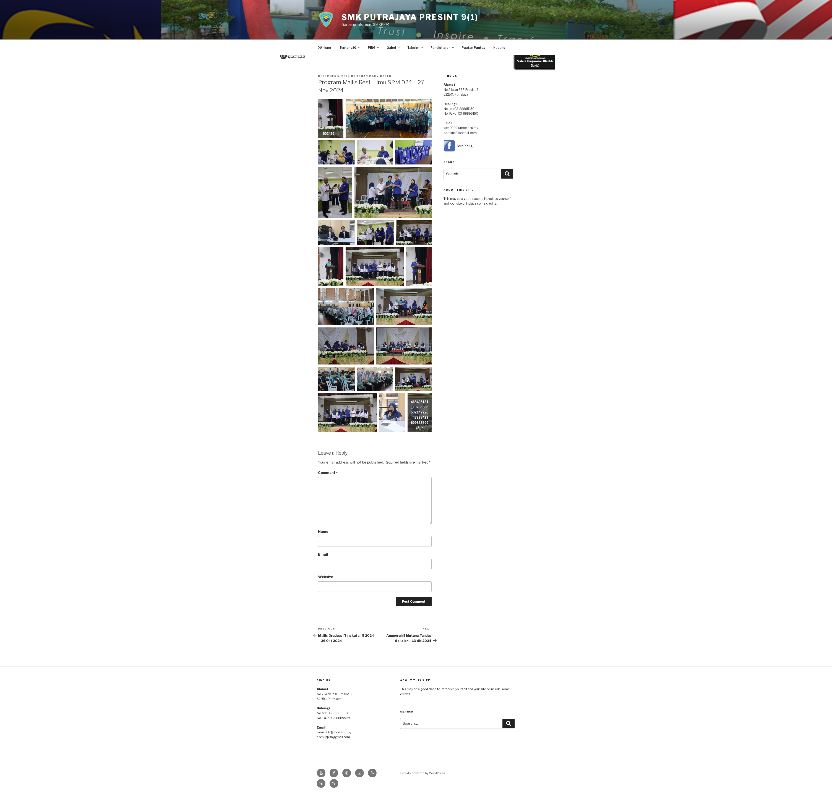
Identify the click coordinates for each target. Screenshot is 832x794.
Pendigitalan (440, 47)
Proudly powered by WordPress (422, 773)
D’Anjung (324, 47)
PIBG (371, 47)
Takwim (413, 47)
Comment (328, 473)
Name (323, 532)
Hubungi (499, 47)
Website (325, 577)
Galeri (391, 47)
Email (323, 554)
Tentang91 (348, 47)
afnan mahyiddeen (374, 76)
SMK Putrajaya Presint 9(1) (409, 17)
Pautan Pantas (473, 47)
